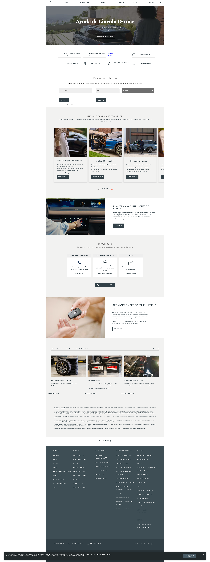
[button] (67, 3)
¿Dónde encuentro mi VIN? (66, 104)
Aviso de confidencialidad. (77, 555)
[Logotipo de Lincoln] (54, 3)
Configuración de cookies (189, 556)
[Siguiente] (98, 188)
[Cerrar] (203, 556)
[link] (105, 37)
